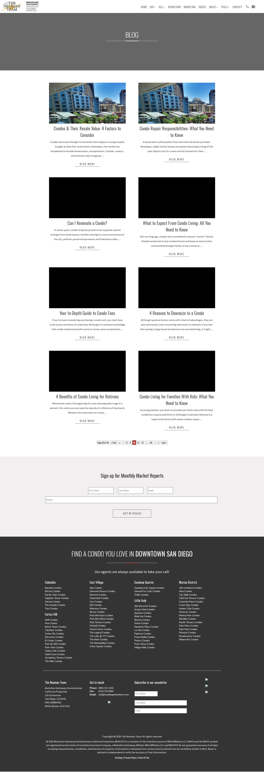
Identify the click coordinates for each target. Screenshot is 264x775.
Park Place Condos (188, 625)
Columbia (50, 582)
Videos (202, 7)
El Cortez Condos (54, 640)
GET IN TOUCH (132, 513)
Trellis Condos (141, 594)
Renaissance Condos (190, 636)
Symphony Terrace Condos (58, 657)
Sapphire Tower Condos (57, 598)
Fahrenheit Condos (99, 598)
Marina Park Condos (189, 615)
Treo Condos (51, 608)
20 (151, 442)
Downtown (174, 7)
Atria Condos (185, 591)
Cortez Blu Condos (54, 633)
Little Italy (140, 600)
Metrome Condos (98, 608)
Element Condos (98, 594)
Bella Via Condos (142, 616)
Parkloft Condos (98, 625)
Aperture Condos (142, 613)
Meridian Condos (187, 618)
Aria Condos (51, 623)
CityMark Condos (53, 630)
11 (138, 442)
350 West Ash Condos (145, 606)
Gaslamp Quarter (144, 582)
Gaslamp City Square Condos (149, 588)
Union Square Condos (101, 646)
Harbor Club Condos (189, 608)
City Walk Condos (188, 594)
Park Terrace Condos (100, 622)
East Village (96, 582)
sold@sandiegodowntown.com (113, 694)
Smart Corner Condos (101, 629)
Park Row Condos (188, 629)
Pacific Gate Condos (55, 594)
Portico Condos (142, 640)
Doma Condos (141, 623)
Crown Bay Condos (189, 605)
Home (144, 7)
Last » (164, 442)
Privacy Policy (130, 757)
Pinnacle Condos (187, 632)
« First (113, 442)
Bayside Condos (53, 588)
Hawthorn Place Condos (146, 626)
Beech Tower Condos (55, 626)
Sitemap (119, 757)
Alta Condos (96, 588)
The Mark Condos (99, 639)
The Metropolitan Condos (102, 643)
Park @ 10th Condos (55, 644)
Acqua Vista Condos (144, 609)
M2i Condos (96, 605)
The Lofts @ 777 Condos (102, 636)
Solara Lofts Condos (55, 650)
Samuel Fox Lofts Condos (147, 591)
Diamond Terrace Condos (102, 591)
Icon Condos (96, 601)
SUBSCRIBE (161, 723)
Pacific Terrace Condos (190, 622)
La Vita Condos (142, 630)
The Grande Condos (55, 605)
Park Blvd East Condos (101, 615)
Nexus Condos (97, 612)
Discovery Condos (54, 637)
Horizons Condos (187, 612)
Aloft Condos (51, 620)
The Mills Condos (53, 661)
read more (87, 164)
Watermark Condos (188, 639)
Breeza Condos (142, 620)
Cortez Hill (51, 614)
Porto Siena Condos (144, 644)
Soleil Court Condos (55, 654)
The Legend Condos (100, 632)
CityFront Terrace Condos (192, 598)
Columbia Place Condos (191, 601)
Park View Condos (54, 647)
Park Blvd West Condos (102, 618)
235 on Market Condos (190, 588)
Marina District (188, 582)
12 (142, 442)
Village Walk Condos (144, 647)
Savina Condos (52, 601)
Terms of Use (143, 757)
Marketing (190, 7)
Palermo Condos (142, 633)
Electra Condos (52, 591)
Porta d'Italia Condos (144, 637)
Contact (237, 7)
